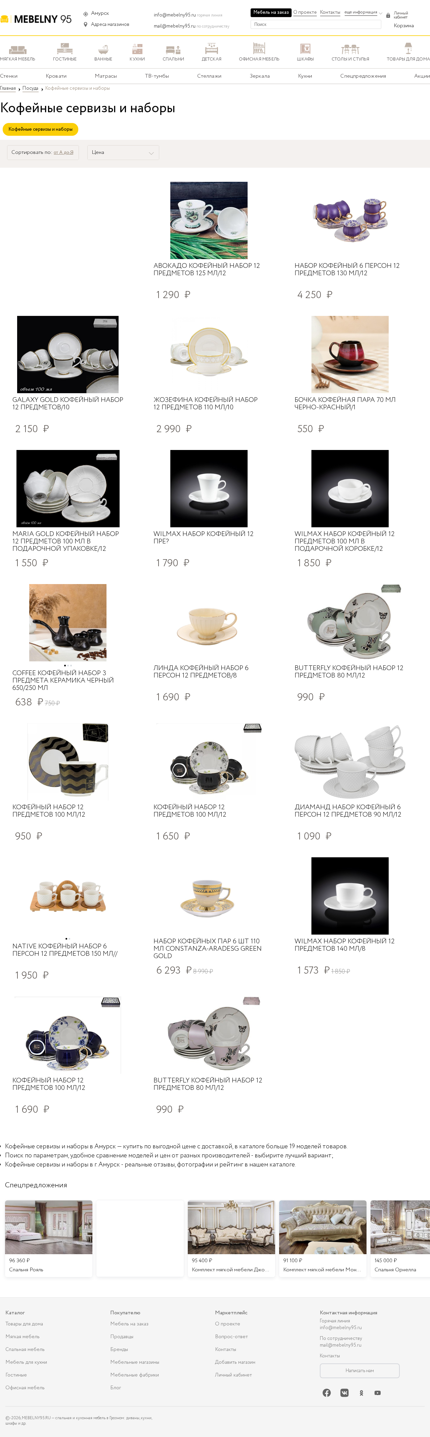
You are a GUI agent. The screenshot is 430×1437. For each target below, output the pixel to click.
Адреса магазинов (110, 24)
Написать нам (360, 1370)
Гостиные (16, 1375)
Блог (115, 1388)
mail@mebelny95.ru (175, 26)
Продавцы (121, 1337)
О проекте (305, 12)
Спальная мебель (25, 1349)
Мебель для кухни (26, 1362)
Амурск (100, 13)
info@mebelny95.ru (175, 15)
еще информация (361, 12)
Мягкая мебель (22, 1337)
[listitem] (48, 1238)
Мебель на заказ (271, 12)
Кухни (305, 76)
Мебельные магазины (134, 1362)
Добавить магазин (235, 1362)
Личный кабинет (233, 1375)
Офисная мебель (25, 1388)
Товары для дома (24, 1324)
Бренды (119, 1349)
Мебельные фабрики (134, 1375)
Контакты (330, 12)
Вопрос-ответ (231, 1337)
